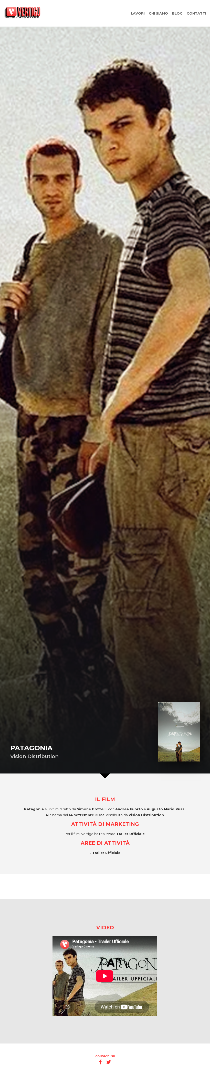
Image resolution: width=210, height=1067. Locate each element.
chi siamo (158, 13)
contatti (196, 13)
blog (177, 13)
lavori (138, 13)
